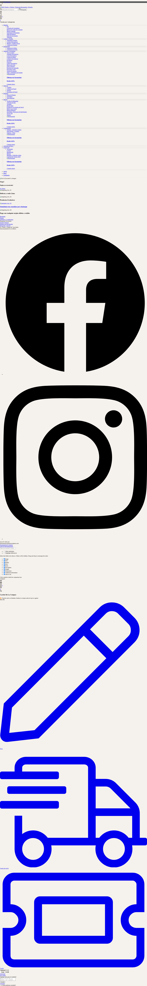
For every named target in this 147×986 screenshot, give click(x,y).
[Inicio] (73, 581)
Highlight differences (11, 553)
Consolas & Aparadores (13, 28)
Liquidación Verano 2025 (14, 157)
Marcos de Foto (11, 65)
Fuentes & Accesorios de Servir (15, 107)
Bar (8, 26)
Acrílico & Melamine (12, 101)
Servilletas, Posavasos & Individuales (17, 112)
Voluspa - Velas (11, 133)
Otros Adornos (11, 66)
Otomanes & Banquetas (13, 32)
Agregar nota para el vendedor (8, 977)
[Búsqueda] (73, 14)
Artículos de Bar (11, 102)
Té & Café (10, 113)
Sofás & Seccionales (12, 36)
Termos (9, 115)
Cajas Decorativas (12, 55)
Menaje (9, 153)
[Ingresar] (1, 12)
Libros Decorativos (12, 63)
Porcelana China (11, 69)
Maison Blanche (11, 110)
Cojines (9, 150)
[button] (8, 985)
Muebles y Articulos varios (14, 155)
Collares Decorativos (12, 59)
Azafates (9, 104)
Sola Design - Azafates (13, 131)
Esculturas (9, 60)
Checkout (2, 974)
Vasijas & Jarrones (12, 71)
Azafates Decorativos (12, 54)
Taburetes (9, 37)
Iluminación (10, 152)
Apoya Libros (10, 52)
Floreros (9, 62)
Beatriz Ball (10, 105)
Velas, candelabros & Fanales (15, 72)
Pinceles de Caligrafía (12, 68)
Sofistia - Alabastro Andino (14, 130)
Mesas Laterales (11, 31)
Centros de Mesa (11, 57)
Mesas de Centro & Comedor (15, 29)
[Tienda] (73, 583)
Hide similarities (9, 551)
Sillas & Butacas (11, 34)
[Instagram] (75, 539)
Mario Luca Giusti (12, 109)
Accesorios (10, 149)
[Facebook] (75, 374)
